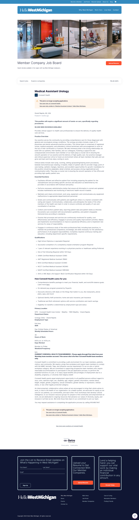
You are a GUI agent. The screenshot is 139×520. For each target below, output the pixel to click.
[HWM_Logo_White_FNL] (35, 8)
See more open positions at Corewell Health (69, 426)
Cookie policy (74, 445)
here (47, 284)
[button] (134, 515)
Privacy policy (65, 445)
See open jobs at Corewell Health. (50, 103)
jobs (24, 81)
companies (38, 81)
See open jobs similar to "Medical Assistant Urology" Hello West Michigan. (63, 106)
